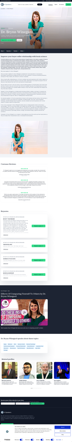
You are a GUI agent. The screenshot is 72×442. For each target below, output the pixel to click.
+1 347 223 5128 (61, 0)
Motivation (6, 348)
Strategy (5, 350)
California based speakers (9, 346)
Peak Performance (21, 348)
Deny (63, 434)
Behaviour (10, 344)
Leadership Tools (39, 346)
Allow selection (63, 430)
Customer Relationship (20, 346)
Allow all (62, 427)
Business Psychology (31, 344)
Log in (43, 0)
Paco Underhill (40, 380)
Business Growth (21, 344)
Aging (5, 344)
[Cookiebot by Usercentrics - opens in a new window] (7, 440)
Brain (15, 344)
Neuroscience (13, 348)
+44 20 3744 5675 (68, 0)
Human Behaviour (30, 346)
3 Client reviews (10, 28)
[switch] (32, 440)
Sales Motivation (30, 348)
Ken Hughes (57, 380)
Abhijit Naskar (23, 380)
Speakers (50, 4)
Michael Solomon (6, 380)
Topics (55, 4)
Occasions (61, 4)
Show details (58, 439)
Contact (68, 4)
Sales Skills (37, 348)
